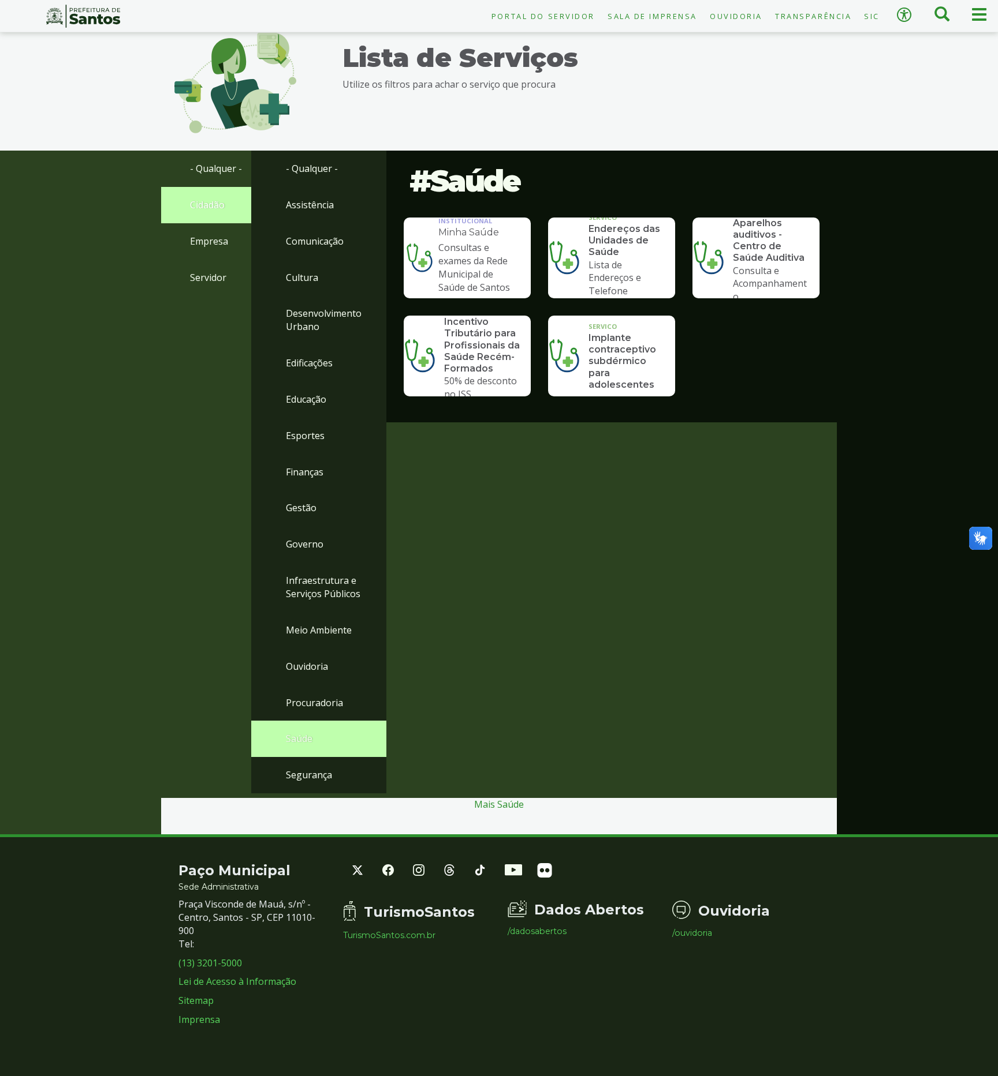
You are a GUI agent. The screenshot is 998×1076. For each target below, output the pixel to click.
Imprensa (199, 1019)
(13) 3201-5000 (210, 963)
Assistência (310, 204)
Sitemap (196, 1000)
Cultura (302, 277)
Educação (306, 399)
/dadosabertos (537, 931)
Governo (304, 544)
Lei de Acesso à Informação (237, 981)
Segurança (309, 774)
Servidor (208, 277)
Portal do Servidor (543, 16)
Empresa (209, 241)
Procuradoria (314, 702)
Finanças (304, 472)
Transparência (813, 16)
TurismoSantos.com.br (389, 935)
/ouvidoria (692, 933)
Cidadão (207, 204)
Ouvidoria (736, 16)
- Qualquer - (216, 168)
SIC (872, 16)
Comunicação (315, 241)
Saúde (299, 738)
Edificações (309, 363)
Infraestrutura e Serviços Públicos (323, 587)
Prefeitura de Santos (83, 16)
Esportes (305, 435)
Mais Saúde (499, 804)
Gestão (301, 507)
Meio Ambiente (319, 630)
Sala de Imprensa (652, 16)
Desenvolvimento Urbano (324, 320)
